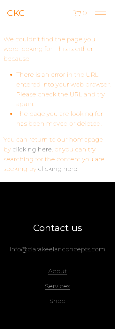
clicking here (32, 149)
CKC (16, 13)
